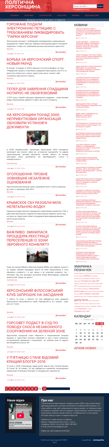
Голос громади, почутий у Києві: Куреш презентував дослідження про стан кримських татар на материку (89, 57)
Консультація (83, 283)
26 (89, 339)
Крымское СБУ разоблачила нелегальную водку (34, 204)
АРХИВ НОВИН (85, 348)
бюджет (88, 294)
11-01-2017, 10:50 (18, 83)
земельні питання (79, 303)
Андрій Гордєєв (78, 273)
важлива (95, 294)
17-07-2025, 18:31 (82, 73)
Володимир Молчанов (88, 278)
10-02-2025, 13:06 (82, 207)
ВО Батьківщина (79, 276)
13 (93, 333)
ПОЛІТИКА (29, 15)
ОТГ (75, 286)
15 (102, 333)
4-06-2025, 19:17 (82, 129)
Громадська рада (88, 281)
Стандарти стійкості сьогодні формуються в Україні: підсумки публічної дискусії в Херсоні (88, 192)
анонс (81, 294)
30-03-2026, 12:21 (82, 38)
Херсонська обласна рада (92, 291)
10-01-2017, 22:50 (19, 197)
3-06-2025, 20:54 (82, 140)
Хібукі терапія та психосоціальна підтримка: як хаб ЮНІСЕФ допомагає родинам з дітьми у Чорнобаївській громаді (89, 69)
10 (81, 333)
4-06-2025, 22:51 (82, 119)
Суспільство (12, 163)
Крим (89, 283)
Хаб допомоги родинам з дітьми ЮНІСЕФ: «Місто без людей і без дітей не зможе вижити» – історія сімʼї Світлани (89, 170)
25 (85, 339)
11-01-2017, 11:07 (18, 54)
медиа (91, 303)
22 (102, 336)
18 (85, 336)
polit (8, 109)
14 (97, 333)
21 (97, 336)
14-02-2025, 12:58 (82, 196)
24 (81, 339)
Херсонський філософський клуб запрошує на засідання (35, 292)
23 (76, 339)
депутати (81, 300)
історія (89, 309)
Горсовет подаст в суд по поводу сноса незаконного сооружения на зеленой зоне (36, 327)
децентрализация (93, 300)
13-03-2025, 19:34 (82, 175)
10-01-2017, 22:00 (19, 285)
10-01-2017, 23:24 (19, 168)
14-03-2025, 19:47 (82, 163)
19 (89, 336)
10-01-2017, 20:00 (19, 352)
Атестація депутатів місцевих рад (94, 273)
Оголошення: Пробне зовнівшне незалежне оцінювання (28, 178)
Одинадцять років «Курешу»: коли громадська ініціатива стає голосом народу (89, 105)
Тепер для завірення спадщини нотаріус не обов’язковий (37, 91)
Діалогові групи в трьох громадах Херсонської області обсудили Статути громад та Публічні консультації (89, 181)
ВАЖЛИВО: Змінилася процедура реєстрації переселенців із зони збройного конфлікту (28, 238)
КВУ (97, 281)
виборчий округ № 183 (80, 296)
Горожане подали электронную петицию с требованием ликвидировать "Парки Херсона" (35, 30)
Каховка (76, 283)
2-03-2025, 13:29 (82, 186)
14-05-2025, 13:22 (82, 153)
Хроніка (10, 49)
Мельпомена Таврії (97, 283)
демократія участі (98, 296)
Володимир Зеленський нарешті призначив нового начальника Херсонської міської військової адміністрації (88, 135)
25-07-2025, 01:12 (82, 62)
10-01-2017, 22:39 (19, 226)
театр (76, 309)
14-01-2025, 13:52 (82, 222)
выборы (90, 296)
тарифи (99, 306)
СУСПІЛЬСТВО (45, 15)
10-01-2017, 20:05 (19, 317)
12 (89, 333)
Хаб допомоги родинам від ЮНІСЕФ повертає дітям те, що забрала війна (87, 159)
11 (44, 389)
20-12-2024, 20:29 (82, 248)
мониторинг (96, 303)
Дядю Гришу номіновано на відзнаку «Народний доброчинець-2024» (87, 115)
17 (81, 336)
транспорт (82, 308)
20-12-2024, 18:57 (82, 261)
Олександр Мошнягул (84, 286)
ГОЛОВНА (14, 15)
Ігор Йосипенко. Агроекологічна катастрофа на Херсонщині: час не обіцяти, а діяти (88, 125)
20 (93, 336)
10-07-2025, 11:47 (82, 87)
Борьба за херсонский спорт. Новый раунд (36, 61)
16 (76, 336)
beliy (8, 54)
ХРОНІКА (75, 15)
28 (97, 339)
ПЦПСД (80, 289)
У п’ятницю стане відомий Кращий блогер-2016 (32, 359)
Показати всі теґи (81, 311)
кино (86, 303)
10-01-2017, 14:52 (18, 380)
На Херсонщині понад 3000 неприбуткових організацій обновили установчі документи (34, 121)
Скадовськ (85, 289)
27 (93, 339)
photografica (98, 440)
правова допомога (79, 306)
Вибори (87, 276)
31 (81, 343)
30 (76, 343)
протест (88, 306)
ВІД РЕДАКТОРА (92, 15)
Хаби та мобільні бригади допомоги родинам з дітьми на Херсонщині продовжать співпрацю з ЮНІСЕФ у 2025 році (88, 202)
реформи (93, 306)
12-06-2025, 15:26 (82, 109)
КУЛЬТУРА (61, 15)
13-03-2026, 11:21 (82, 51)
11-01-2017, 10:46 (18, 109)
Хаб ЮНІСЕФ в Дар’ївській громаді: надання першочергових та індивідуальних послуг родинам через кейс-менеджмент (89, 243)
